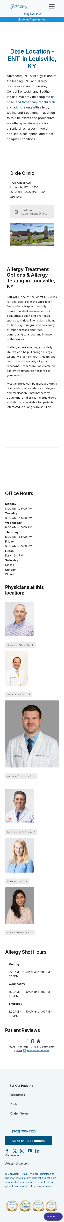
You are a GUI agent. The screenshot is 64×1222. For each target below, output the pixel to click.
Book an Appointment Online (34, 211)
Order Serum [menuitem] (19, 1113)
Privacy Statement (17, 1163)
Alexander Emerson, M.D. (19, 776)
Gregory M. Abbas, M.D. (18, 645)
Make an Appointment (32, 19)
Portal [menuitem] (14, 1104)
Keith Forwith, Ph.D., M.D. (19, 832)
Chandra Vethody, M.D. (18, 932)
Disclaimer (12, 1155)
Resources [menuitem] (17, 1094)
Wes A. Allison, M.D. (17, 694)
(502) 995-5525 (32, 14)
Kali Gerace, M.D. (15, 881)
